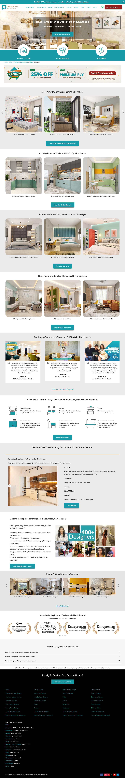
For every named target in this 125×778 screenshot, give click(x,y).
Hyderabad (8, 730)
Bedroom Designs (11, 701)
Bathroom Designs (40, 701)
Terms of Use (44, 774)
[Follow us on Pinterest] (108, 775)
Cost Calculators (59, 7)
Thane (13, 744)
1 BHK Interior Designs (12, 711)
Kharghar (19, 744)
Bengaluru (8, 728)
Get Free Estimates (62, 437)
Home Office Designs (97, 711)
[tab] (62, 453)
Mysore (7, 736)
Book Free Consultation (62, 34)
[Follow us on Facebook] (101, 775)
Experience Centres (97, 697)
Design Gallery (30, 7)
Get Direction (71, 505)
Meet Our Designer (62, 266)
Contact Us (66, 708)
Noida (7, 752)
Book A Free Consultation (62, 327)
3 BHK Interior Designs (69, 711)
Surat (7, 766)
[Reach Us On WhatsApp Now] (102, 7)
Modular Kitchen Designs (13, 693)
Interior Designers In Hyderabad (72, 715)
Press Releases (95, 704)
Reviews (50, 7)
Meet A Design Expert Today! (22, 566)
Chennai (7, 733)
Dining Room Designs (12, 708)
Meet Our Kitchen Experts (62, 205)
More (94, 7)
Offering (69, 7)
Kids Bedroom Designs (41, 697)
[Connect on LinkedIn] (117, 775)
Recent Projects (41, 7)
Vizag (7, 741)
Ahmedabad (8, 760)
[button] (123, 112)
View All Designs (62, 606)
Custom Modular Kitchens (13, 697)
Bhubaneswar (9, 758)
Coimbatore (8, 738)
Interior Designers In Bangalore (15, 715)
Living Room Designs (12, 704)
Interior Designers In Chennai (43, 715)
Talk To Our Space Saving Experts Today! (62, 143)
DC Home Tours (96, 708)
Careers (64, 701)
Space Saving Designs (69, 690)
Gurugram (8, 749)
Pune (6, 747)
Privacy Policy (37, 774)
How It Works (95, 690)
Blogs (82, 7)
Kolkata (7, 755)
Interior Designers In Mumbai (100, 715)
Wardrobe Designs (40, 693)
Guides (76, 7)
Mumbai (7, 744)
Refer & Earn (66, 704)
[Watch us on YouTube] (114, 775)
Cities (88, 7)
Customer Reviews (97, 701)
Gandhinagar (9, 763)
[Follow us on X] (112, 774)
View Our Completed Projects (62, 389)
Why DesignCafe (67, 693)
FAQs (64, 697)
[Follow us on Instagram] (105, 775)
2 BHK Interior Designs (41, 711)
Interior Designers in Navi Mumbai (23, 62)
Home (6, 62)
